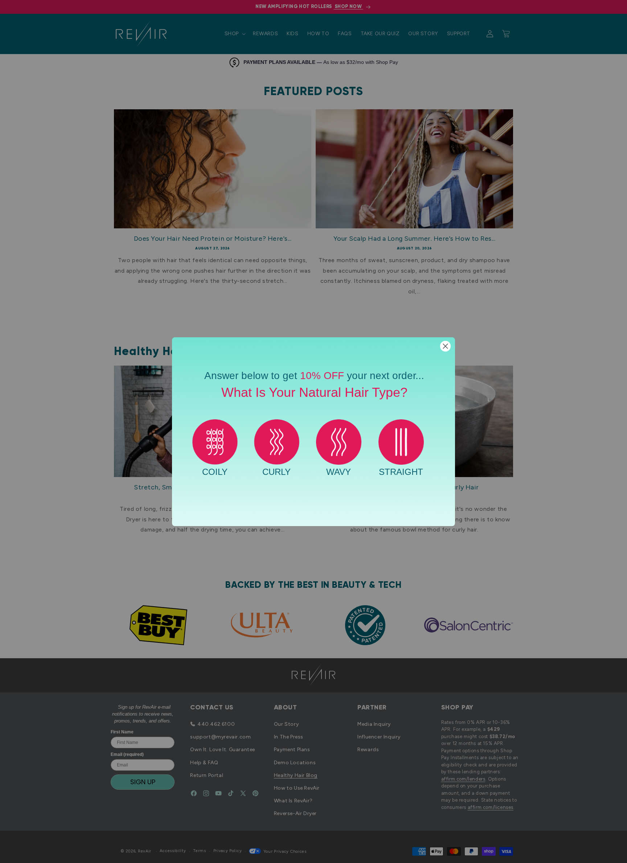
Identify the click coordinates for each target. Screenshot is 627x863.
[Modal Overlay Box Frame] (313, 431)
